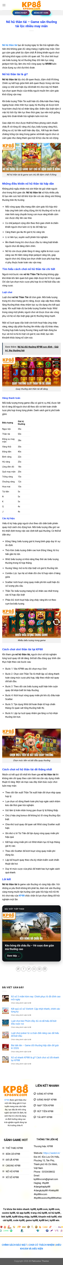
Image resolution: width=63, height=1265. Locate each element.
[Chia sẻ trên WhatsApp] (18, 969)
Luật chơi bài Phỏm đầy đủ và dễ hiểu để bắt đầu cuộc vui (33, 1022)
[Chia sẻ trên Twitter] (28, 969)
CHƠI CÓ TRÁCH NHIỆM (41, 1244)
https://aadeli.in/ (51, 1153)
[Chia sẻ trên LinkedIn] (44, 969)
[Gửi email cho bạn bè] (34, 969)
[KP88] (31, 5)
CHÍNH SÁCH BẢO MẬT (14, 1244)
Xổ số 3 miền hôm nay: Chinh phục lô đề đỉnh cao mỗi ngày (36, 998)
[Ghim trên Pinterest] (39, 969)
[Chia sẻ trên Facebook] (23, 969)
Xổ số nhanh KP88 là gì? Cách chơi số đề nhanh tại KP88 (35, 1059)
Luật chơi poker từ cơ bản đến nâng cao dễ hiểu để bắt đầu (35, 1034)
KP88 (21, 895)
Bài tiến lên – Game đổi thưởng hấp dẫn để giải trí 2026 (35, 1047)
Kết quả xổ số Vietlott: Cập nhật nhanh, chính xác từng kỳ (35, 1010)
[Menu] (4, 5)
